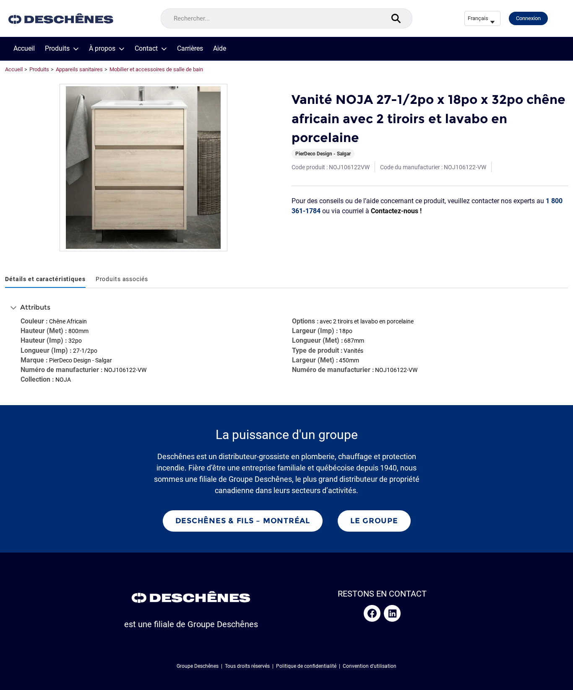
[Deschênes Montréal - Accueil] (60, 18)
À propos (102, 48)
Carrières (190, 48)
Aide (219, 48)
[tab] (45, 279)
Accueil (24, 48)
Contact (146, 48)
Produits (57, 48)
